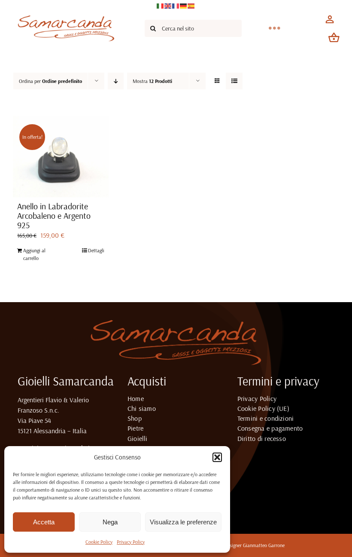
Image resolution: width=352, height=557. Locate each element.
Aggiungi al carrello (34, 254)
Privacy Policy (131, 542)
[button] (217, 457)
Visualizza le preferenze (183, 522)
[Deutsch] (184, 5)
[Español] (191, 5)
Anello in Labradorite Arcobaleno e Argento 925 (54, 215)
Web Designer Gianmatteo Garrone (249, 545)
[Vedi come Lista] (234, 81)
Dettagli (96, 250)
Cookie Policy (98, 542)
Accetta (44, 522)
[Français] (176, 5)
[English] (168, 5)
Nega (110, 522)
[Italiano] (160, 5)
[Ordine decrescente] (115, 81)
